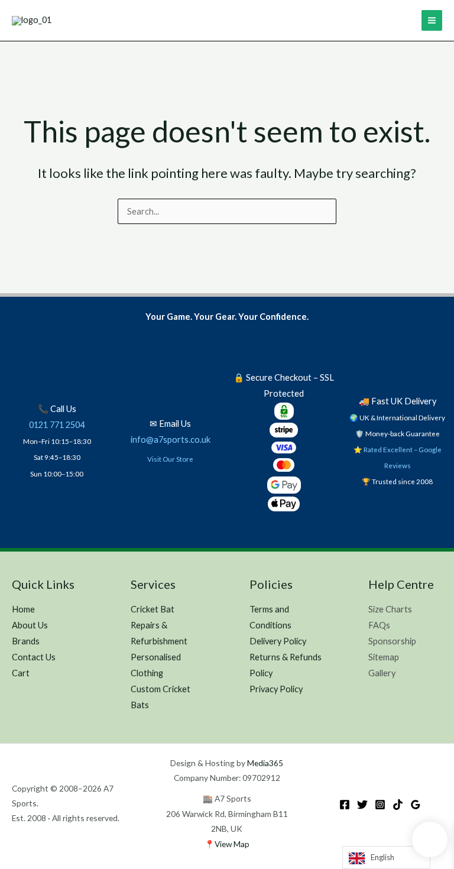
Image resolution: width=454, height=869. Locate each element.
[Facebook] (344, 804)
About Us (30, 625)
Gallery (381, 673)
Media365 (265, 763)
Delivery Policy (277, 641)
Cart (21, 673)
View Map (232, 844)
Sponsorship (392, 641)
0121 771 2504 (57, 425)
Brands (26, 641)
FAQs (379, 625)
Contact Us (34, 657)
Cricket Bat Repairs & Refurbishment (159, 625)
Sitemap (383, 657)
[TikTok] (398, 804)
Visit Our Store (170, 459)
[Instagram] (380, 804)
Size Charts (390, 609)
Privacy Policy (276, 689)
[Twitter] (362, 804)
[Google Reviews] (415, 804)
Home (23, 609)
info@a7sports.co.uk (170, 439)
